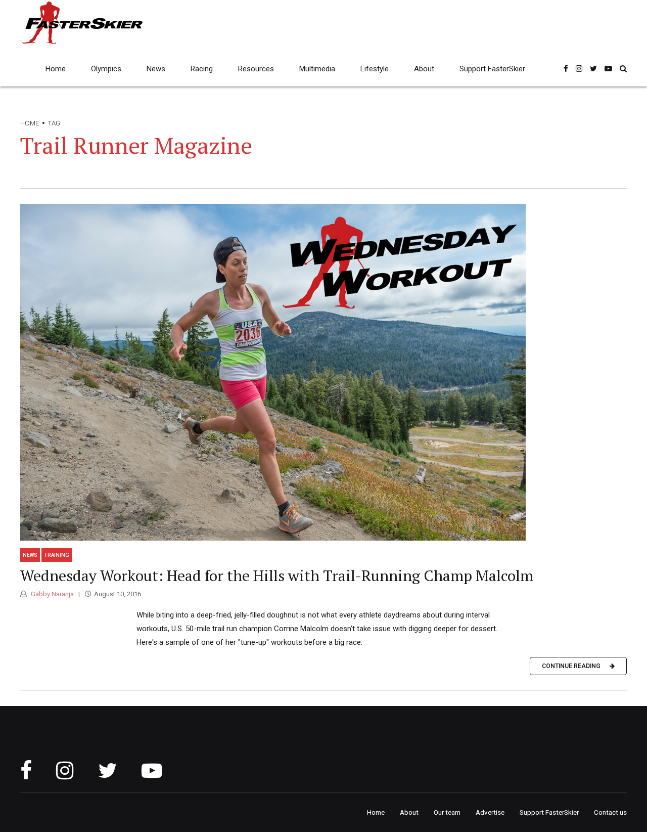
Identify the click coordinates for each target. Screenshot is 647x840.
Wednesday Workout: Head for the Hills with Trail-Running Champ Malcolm (276, 575)
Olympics (106, 68)
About (424, 68)
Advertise (490, 812)
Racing (202, 68)
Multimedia (317, 68)
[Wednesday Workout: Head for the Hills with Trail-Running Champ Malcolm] (323, 372)
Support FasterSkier (492, 68)
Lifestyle (374, 68)
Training (56, 555)
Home (55, 68)
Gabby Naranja (51, 594)
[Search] (623, 68)
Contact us (610, 812)
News (156, 68)
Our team (447, 812)
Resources (256, 68)
